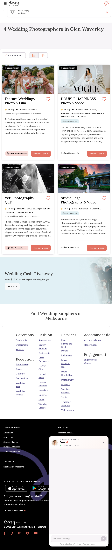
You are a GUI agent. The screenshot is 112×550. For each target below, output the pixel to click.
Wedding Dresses (43, 406)
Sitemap (42, 526)
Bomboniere (22, 364)
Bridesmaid (44, 352)
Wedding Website (12, 451)
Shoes (41, 399)
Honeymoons (90, 344)
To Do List (8, 432)
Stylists (65, 397)
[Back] (3, 11)
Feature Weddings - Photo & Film (21, 101)
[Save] (48, 99)
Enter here (12, 286)
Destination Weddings (14, 466)
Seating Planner (11, 442)
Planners (65, 384)
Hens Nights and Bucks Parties (66, 345)
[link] (4, 533)
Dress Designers (43, 359)
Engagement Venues (90, 361)
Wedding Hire (20, 384)
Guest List (8, 437)
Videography (67, 410)
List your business (13, 510)
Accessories (44, 340)
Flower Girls (42, 367)
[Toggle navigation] (5, 3)
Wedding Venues (20, 393)
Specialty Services (65, 391)
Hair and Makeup (42, 384)
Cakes (19, 368)
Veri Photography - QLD (21, 200)
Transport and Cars (66, 403)
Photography (67, 379)
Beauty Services (42, 346)
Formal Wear (42, 375)
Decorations (22, 344)
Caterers (20, 373)
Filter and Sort (15, 55)
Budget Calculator (12, 446)
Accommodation (90, 340)
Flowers (20, 349)
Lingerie (42, 394)
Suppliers (63, 427)
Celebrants (21, 340)
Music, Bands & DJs (65, 363)
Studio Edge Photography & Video (78, 200)
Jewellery (43, 390)
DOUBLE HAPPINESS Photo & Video (78, 101)
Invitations (66, 355)
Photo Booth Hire (66, 373)
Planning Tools (12, 427)
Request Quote (41, 153)
